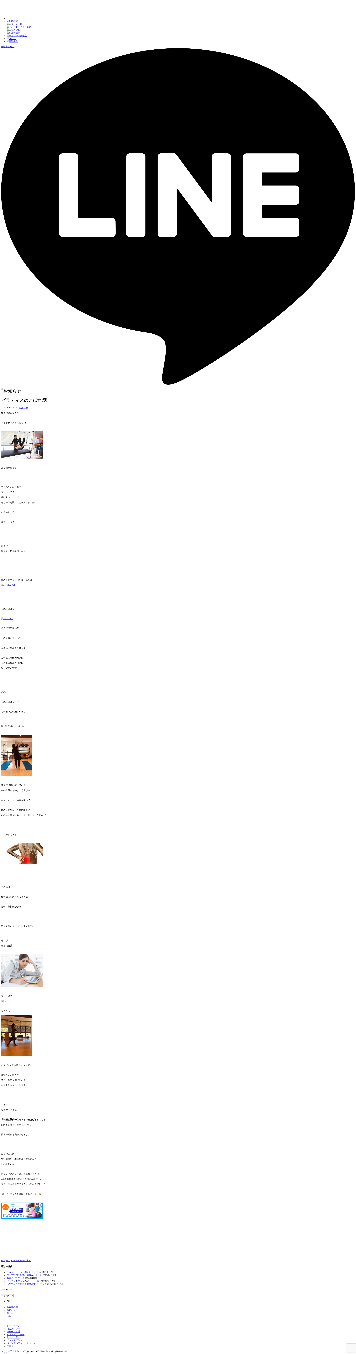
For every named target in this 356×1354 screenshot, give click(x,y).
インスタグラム (14, 1340)
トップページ (13, 1326)
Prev (3, 1260)
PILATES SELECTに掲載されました (24, 1275)
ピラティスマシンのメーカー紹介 (23, 1281)
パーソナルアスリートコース (21, 1343)
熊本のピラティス (15, 1278)
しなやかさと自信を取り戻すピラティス (27, 1284)
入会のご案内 (13, 1337)
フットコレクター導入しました (22, 1272)
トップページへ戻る (21, 1260)
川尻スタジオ (13, 1328)
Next (8, 1260)
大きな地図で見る (10, 1351)
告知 (9, 1316)
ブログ (10, 1346)
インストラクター (15, 1334)
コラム (10, 1313)
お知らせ (23, 407)
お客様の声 (12, 1307)
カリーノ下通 (13, 1331)
